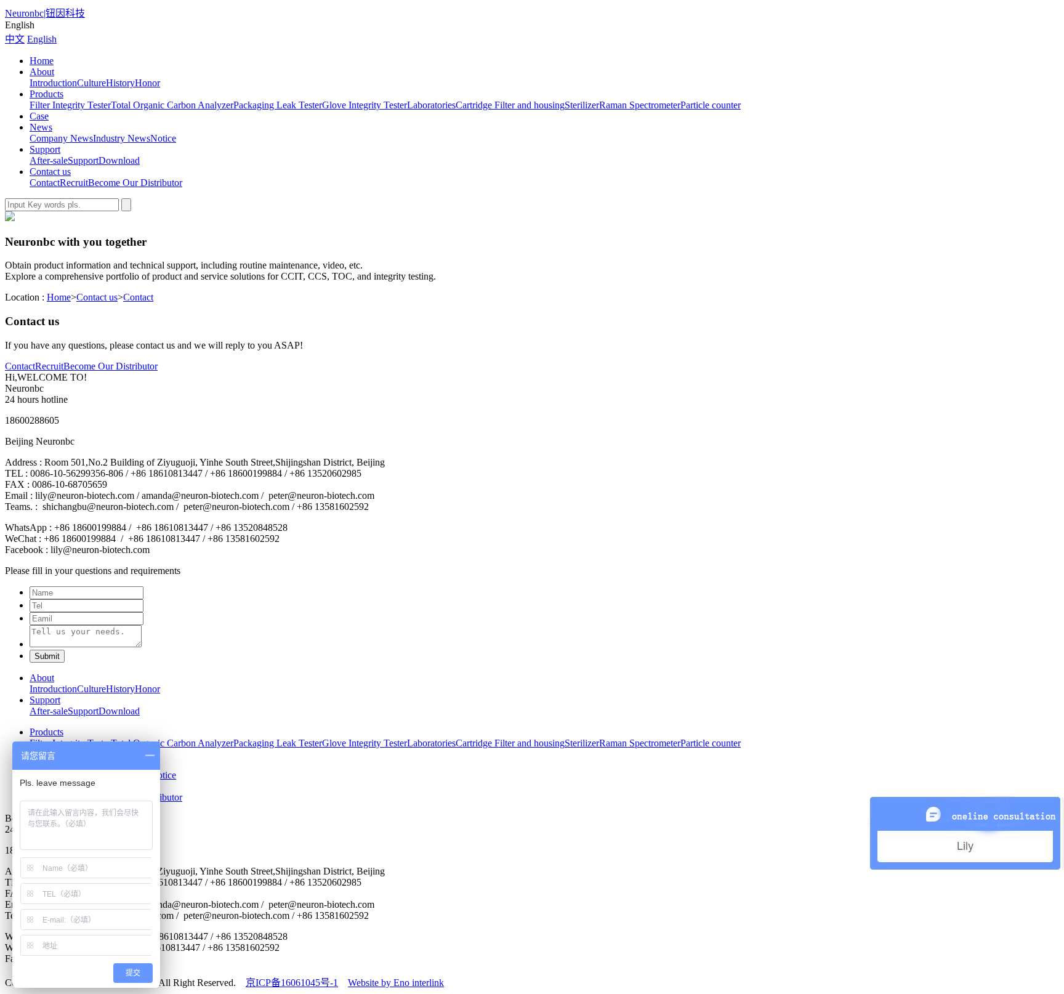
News (41, 127)
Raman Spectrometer (639, 105)
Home (42, 60)
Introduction (53, 83)
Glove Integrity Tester (364, 105)
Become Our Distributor (135, 182)
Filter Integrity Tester (70, 105)
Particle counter (710, 105)
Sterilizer (582, 105)
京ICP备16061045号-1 (292, 982)
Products (46, 94)
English (42, 39)
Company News (61, 138)
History (120, 83)
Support (45, 149)
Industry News (121, 138)
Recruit (74, 182)
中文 (15, 39)
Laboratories (431, 105)
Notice (163, 138)
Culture (91, 83)
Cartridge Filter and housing (510, 105)
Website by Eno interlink (396, 982)
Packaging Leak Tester (277, 105)
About (42, 72)
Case (39, 116)
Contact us (50, 171)
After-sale (49, 160)
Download (119, 160)
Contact (45, 182)
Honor (147, 83)
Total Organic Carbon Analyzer (172, 105)
